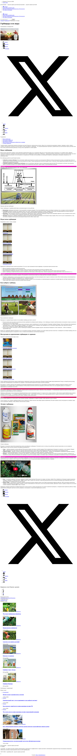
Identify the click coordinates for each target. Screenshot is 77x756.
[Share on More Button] (4, 126)
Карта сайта (5, 2)
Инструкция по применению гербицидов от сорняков (14, 142)
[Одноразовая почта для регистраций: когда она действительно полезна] (12, 738)
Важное (4, 698)
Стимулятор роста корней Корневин (7, 597)
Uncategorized (5, 692)
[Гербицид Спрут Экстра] (9, 667)
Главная (5, 6)
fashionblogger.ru (42, 754)
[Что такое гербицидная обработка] (9, 611)
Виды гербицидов (6, 138)
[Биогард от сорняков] (9, 653)
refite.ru (36, 754)
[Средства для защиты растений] (9, 639)
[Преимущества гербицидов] (9, 625)
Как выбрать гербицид (7, 141)
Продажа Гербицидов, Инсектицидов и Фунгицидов (14, 8)
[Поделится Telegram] (3, 593)
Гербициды (7, 20)
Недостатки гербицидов (8, 140)
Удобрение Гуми (3, 600)
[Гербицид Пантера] (9, 681)
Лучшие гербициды (7, 143)
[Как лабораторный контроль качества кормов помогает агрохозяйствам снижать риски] (12, 724)
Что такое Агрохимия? (7, 9)
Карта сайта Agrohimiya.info (8, 7)
